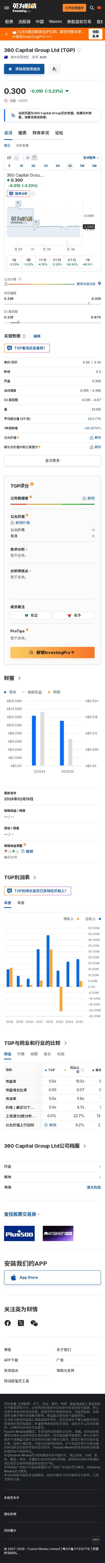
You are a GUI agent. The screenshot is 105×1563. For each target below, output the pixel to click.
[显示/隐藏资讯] (34, 158)
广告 (60, 1360)
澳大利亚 (94, 1187)
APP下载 (11, 1360)
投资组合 (11, 1370)
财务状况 (41, 132)
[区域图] (16, 158)
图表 (22, 132)
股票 (9, 21)
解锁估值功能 (86, 284)
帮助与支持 (65, 1370)
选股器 (24, 21)
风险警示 (10, 1530)
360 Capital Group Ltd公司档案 (42, 1146)
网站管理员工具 (16, 1381)
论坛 (59, 132)
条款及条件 (11, 1498)
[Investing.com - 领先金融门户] (24, 8)
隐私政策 (10, 1514)
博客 (7, 1349)
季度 (20, 903)
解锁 (52, 1125)
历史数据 (22, 145)
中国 (40, 21)
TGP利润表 (17, 877)
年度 (7, 903)
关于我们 (64, 1349)
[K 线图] (9, 158)
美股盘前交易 (79, 21)
